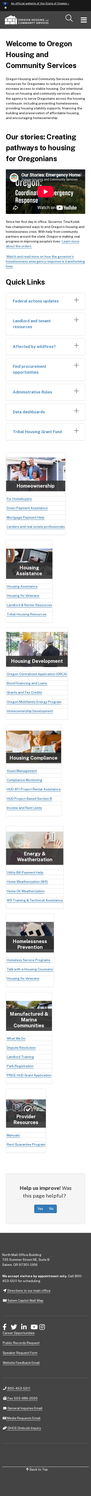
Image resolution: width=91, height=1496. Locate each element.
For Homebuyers (19, 499)
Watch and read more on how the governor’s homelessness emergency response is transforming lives (45, 261)
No (51, 1209)
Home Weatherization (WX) (27, 882)
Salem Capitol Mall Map (25, 1300)
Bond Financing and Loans (27, 683)
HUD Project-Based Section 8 (29, 799)
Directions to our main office (28, 1290)
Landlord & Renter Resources (29, 605)
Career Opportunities (19, 1333)
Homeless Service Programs (28, 960)
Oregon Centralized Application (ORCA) (37, 674)
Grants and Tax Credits (24, 692)
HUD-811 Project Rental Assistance (34, 789)
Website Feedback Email (21, 1363)
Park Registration (20, 1066)
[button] (5, 7)
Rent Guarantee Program (26, 1144)
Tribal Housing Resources (27, 614)
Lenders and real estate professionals (36, 527)
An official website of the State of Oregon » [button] (40, 3)
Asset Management (22, 771)
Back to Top (38, 1469)
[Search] (69, 18)
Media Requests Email (23, 1418)
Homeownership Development (30, 711)
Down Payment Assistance (27, 508)
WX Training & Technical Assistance (35, 900)
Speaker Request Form (20, 1353)
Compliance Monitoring (24, 780)
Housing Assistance (22, 586)
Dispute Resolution (21, 1048)
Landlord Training (20, 1057)
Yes (40, 1209)
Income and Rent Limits (24, 808)
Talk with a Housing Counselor (30, 969)
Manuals (13, 1135)
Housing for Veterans (23, 595)
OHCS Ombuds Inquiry (24, 1428)
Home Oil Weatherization (26, 891)
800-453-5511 (18, 1388)
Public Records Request (21, 1343)
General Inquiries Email (24, 1408)
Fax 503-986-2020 (22, 1398)
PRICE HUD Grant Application (29, 1075)
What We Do (16, 1038)
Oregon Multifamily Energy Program (34, 702)
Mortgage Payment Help (25, 517)
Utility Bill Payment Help (25, 872)
